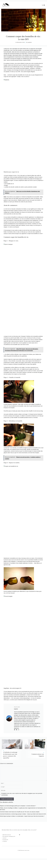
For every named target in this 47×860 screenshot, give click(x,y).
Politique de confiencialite (9, 836)
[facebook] (19, 834)
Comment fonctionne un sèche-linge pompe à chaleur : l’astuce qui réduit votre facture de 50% (23, 814)
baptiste (30, 42)
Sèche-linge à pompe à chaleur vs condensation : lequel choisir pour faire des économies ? (22, 816)
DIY (20, 688)
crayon (15, 374)
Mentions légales (7, 834)
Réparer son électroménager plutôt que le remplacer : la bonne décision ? (18, 805)
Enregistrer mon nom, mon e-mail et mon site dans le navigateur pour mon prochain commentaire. (21, 794)
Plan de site (5, 839)
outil (36, 339)
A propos (5, 841)
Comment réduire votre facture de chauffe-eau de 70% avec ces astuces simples (19, 811)
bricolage (16, 70)
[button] (42, 5)
